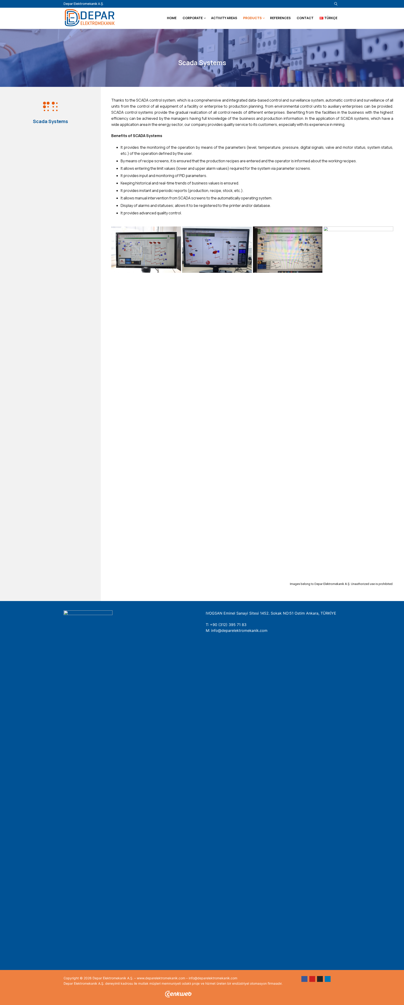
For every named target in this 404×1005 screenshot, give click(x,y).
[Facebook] (304, 979)
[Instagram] (321, 4)
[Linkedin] (327, 4)
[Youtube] (314, 4)
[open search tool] (336, 4)
